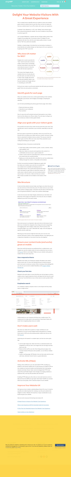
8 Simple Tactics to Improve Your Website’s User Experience (32, 401)
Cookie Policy (9, 447)
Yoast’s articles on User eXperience (26, 412)
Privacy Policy (17, 447)
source (21, 252)
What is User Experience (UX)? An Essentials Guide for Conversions (33, 405)
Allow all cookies (60, 445)
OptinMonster (51, 173)
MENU (58, 1)
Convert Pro (57, 173)
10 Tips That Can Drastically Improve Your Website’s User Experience (34, 408)
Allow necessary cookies (60, 447)
